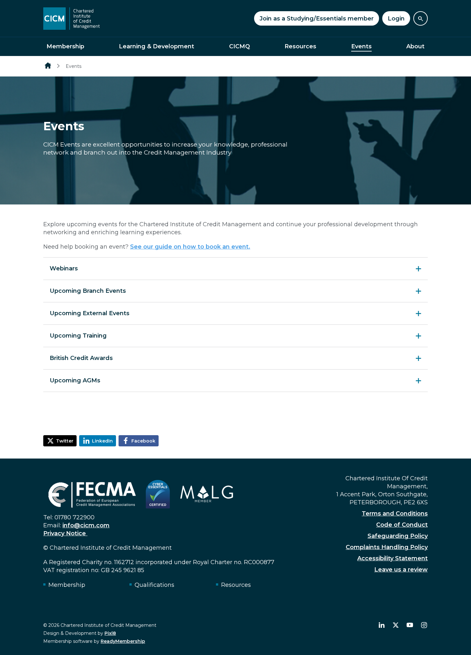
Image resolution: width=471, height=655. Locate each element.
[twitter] (396, 625)
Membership (65, 46)
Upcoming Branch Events (88, 290)
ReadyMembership (123, 641)
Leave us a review (401, 569)
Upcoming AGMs (75, 380)
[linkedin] (381, 625)
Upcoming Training (78, 335)
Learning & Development (156, 46)
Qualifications (154, 584)
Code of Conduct (402, 524)
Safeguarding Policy (398, 535)
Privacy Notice (65, 533)
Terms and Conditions (395, 513)
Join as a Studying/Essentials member (317, 18)
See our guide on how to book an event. (190, 246)
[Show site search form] (420, 18)
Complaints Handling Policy (387, 547)
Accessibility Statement (392, 558)
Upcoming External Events (89, 313)
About (415, 46)
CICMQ (239, 46)
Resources (300, 46)
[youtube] (410, 625)
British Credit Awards (81, 358)
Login (396, 18)
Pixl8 (110, 633)
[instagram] (424, 625)
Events (361, 46)
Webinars (64, 268)
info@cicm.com (86, 525)
